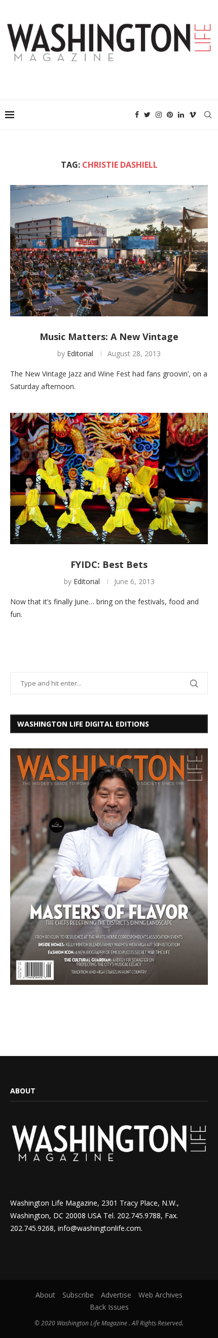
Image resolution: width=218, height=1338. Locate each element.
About (45, 1295)
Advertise (116, 1295)
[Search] (208, 114)
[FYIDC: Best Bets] (109, 478)
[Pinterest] (170, 114)
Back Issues (109, 1307)
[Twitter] (147, 114)
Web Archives (160, 1295)
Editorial (80, 353)
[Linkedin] (181, 114)
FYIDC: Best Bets (109, 564)
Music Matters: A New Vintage (109, 336)
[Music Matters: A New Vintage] (109, 250)
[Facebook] (137, 114)
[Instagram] (159, 114)
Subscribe (78, 1295)
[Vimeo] (192, 114)
